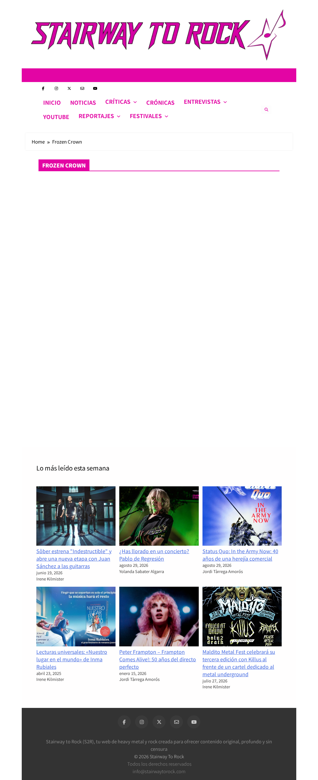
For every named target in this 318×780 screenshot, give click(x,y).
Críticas (117, 101)
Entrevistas (202, 101)
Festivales (146, 116)
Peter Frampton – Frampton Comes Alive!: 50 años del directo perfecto (157, 659)
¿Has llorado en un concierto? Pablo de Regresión (154, 554)
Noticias (83, 102)
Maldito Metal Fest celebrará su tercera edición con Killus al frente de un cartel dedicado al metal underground (238, 663)
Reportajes (96, 116)
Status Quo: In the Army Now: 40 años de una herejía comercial (240, 554)
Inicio (52, 102)
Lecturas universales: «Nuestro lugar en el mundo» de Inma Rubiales (71, 659)
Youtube (56, 117)
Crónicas (160, 102)
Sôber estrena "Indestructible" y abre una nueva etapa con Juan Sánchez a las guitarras (73, 558)
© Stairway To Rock (159, 756)
